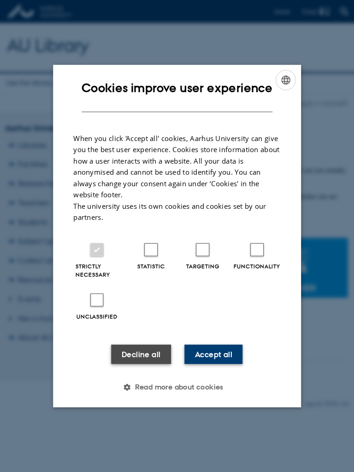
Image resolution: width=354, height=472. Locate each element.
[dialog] (177, 236)
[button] (177, 386)
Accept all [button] (213, 354)
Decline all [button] (141, 354)
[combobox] (285, 80)
